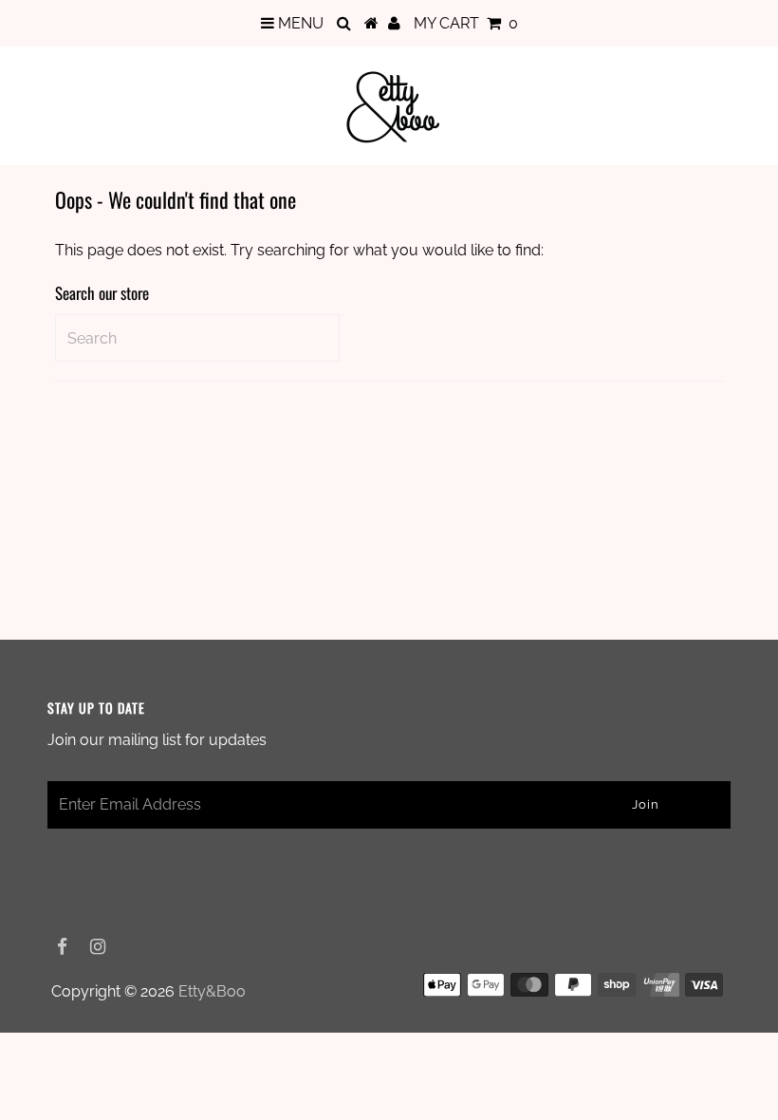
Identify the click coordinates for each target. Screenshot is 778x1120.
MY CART (466, 23)
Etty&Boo (212, 991)
